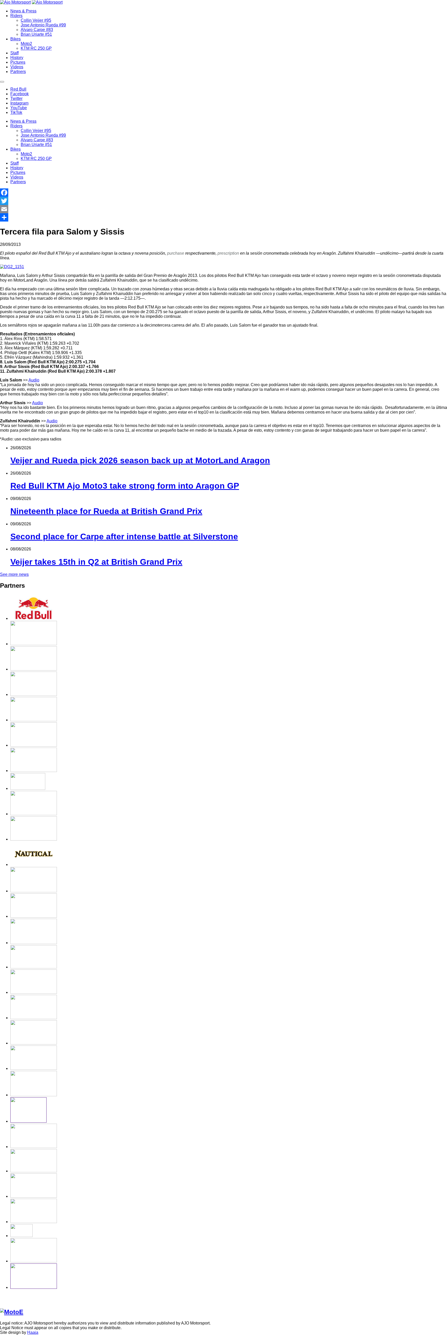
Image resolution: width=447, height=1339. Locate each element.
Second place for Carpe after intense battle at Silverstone (124, 536)
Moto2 (26, 43)
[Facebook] (223, 192)
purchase (175, 253)
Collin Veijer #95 (36, 20)
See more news (14, 574)
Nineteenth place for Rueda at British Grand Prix (106, 511)
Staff (14, 53)
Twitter (16, 98)
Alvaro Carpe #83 (37, 29)
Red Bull (18, 89)
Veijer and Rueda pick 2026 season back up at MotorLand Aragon (140, 460)
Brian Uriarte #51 (36, 34)
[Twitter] (223, 201)
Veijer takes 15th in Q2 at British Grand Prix (96, 561)
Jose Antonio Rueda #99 (43, 25)
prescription (228, 253)
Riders (16, 15)
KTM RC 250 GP (36, 48)
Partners (18, 71)
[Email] (223, 209)
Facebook (19, 94)
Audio (33, 380)
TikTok (16, 112)
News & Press (23, 11)
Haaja (32, 1332)
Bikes (15, 39)
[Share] (223, 217)
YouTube (18, 108)
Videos (16, 67)
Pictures (17, 62)
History (16, 57)
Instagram (19, 103)
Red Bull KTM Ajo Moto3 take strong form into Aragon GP (124, 485)
